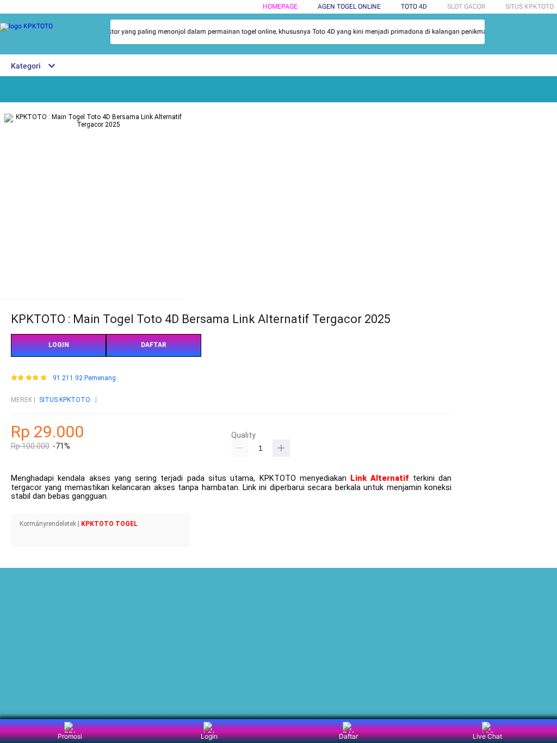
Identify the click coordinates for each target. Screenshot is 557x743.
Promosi (70, 736)
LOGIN (58, 345)
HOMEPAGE (280, 6)
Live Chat (487, 736)
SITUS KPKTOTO (64, 400)
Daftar (348, 736)
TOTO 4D (414, 6)
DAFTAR (153, 345)
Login (209, 736)
